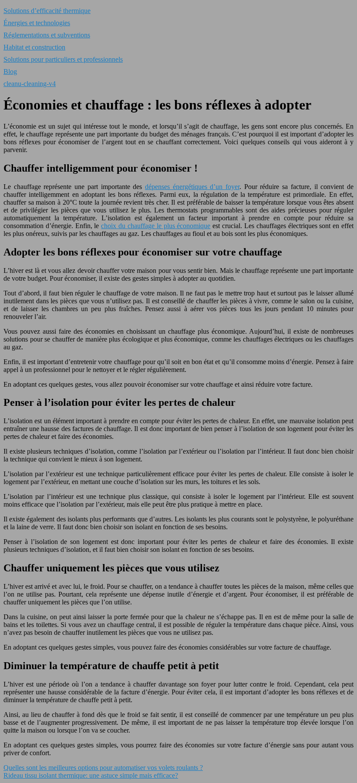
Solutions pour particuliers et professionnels (63, 59)
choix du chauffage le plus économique (155, 225)
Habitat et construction (34, 47)
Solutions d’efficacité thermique (47, 10)
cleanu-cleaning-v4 (29, 83)
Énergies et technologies (36, 23)
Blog (10, 71)
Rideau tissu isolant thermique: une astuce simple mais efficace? (90, 775)
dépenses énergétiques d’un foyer (192, 186)
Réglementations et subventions (46, 35)
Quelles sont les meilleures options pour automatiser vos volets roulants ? (103, 767)
